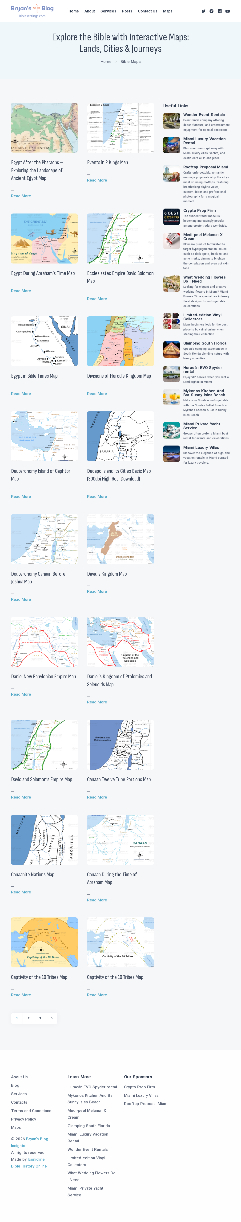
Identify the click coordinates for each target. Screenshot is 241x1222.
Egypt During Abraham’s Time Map (43, 273)
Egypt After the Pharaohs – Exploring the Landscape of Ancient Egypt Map (37, 170)
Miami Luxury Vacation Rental (204, 140)
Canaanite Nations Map (32, 874)
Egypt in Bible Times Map (34, 375)
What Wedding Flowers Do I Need (204, 279)
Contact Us (147, 11)
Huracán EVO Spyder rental (202, 369)
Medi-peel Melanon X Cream (203, 236)
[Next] (51, 1018)
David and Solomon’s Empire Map (41, 779)
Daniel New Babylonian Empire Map (43, 676)
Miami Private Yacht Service (201, 426)
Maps (168, 11)
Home (73, 11)
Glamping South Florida (205, 343)
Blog (15, 1085)
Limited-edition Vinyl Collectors (202, 317)
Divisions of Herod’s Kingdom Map (119, 375)
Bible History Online (29, 1166)
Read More (21, 196)
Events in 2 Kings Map (107, 162)
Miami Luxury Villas (201, 447)
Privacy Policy (23, 1119)
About (89, 11)
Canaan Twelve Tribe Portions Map (119, 779)
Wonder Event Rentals (204, 114)
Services (108, 11)
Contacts (19, 1102)
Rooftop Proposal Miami (205, 167)
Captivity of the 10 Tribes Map (39, 977)
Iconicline (36, 1159)
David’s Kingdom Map (107, 573)
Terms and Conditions (31, 1110)
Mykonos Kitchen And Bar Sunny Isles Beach (204, 392)
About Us (19, 1077)
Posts (127, 11)
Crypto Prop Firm (199, 210)
